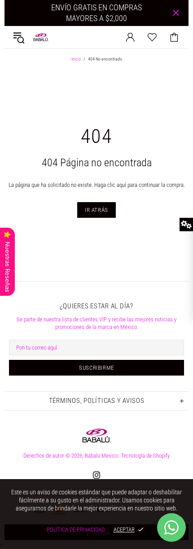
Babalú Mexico (40, 37)
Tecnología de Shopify (145, 455)
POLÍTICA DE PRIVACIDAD (76, 529)
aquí (121, 185)
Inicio (76, 58)
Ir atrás (96, 210)
